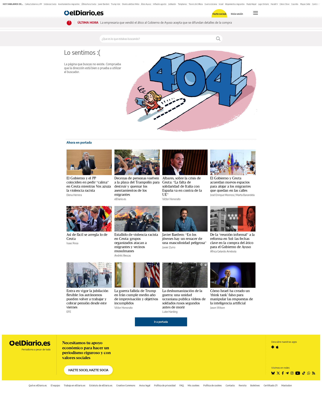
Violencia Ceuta (50, 4)
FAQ (181, 385)
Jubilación (172, 4)
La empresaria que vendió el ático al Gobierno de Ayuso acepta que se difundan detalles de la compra (166, 22)
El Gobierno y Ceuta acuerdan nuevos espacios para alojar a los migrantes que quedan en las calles (230, 184)
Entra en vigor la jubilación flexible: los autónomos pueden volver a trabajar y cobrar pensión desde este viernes (87, 299)
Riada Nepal (251, 4)
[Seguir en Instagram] (292, 373)
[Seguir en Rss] (313, 373)
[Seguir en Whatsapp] (308, 373)
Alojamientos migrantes (235, 4)
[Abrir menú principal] (255, 13)
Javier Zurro (168, 247)
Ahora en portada (79, 142)
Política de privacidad (165, 385)
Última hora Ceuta (88, 4)
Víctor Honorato (171, 199)
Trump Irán (115, 4)
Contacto (230, 385)
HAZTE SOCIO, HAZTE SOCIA (88, 370)
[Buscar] (218, 39)
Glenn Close (284, 4)
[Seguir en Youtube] (297, 373)
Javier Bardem (103, 4)
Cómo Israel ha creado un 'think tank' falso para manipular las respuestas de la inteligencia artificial (231, 297)
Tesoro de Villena (196, 4)
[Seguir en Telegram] (287, 373)
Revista (242, 385)
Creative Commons (125, 385)
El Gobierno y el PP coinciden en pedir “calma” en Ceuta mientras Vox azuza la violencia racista (89, 184)
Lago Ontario (263, 4)
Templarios (182, 4)
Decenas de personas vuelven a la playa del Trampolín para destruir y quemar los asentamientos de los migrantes (137, 186)
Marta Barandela (245, 194)
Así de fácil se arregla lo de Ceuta (87, 236)
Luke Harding (170, 311)
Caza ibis (294, 4)
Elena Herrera (74, 194)
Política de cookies (212, 385)
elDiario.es (120, 199)
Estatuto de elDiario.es (100, 385)
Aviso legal (144, 385)
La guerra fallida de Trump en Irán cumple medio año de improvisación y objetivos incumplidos (136, 297)
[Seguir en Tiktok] (303, 373)
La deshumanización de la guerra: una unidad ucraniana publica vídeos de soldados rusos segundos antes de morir (184, 299)
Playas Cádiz (305, 4)
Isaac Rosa (72, 243)
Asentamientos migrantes (69, 4)
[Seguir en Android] (272, 347)
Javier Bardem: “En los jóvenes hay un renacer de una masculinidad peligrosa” (184, 238)
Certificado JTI (270, 385)
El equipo (55, 385)
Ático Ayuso (146, 4)
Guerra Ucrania (211, 4)
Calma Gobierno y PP (33, 4)
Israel (221, 4)
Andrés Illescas (122, 255)
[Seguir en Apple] (277, 347)
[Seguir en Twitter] (278, 373)
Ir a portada (161, 321)
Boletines (255, 385)
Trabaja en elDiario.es (74, 385)
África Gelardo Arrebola (223, 251)
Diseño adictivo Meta (130, 4)
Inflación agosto (159, 4)
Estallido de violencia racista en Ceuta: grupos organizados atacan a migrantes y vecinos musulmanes (136, 242)
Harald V (274, 4)
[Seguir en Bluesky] (273, 373)
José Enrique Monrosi (222, 194)
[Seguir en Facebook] (283, 373)
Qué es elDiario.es (38, 385)
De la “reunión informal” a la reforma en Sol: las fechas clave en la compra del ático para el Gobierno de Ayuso (232, 240)
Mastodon (286, 385)
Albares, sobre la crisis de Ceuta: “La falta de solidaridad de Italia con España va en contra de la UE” (182, 186)
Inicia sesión (237, 14)
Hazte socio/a (219, 14)
